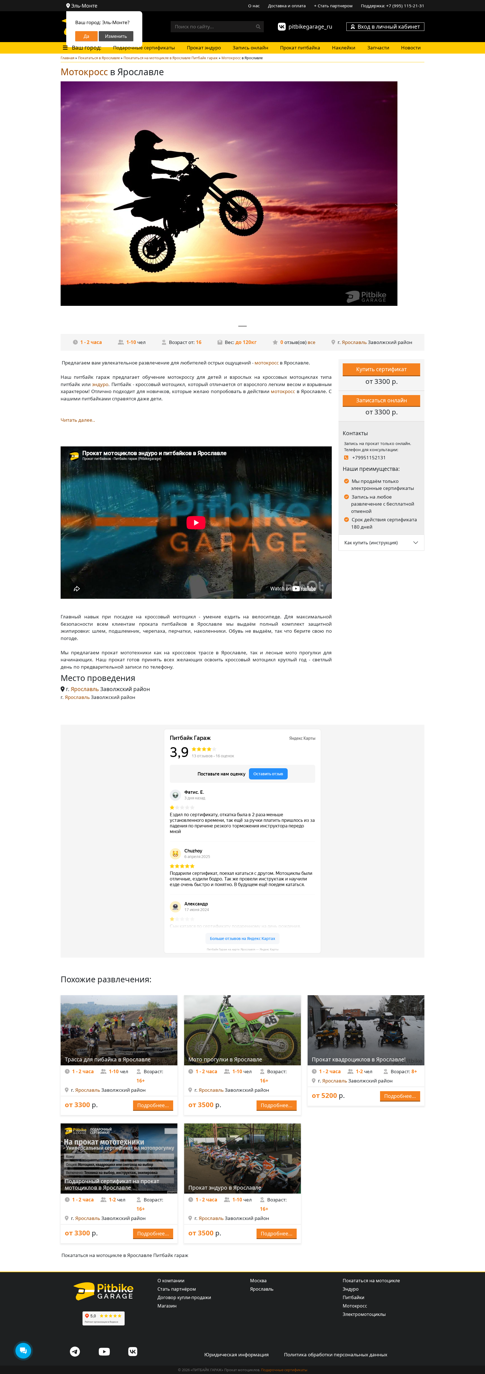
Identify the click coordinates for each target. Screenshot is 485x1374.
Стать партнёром (176, 1289)
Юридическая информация (236, 1354)
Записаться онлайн (381, 400)
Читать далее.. (78, 420)
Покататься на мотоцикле (371, 1280)
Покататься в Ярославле (99, 57)
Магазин (167, 1306)
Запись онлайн (250, 47)
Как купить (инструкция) (371, 543)
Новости (411, 47)
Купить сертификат (381, 369)
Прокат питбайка (300, 47)
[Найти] (258, 26)
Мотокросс (231, 57)
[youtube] (104, 1352)
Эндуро (351, 1289)
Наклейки (343, 47)
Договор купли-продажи (184, 1297)
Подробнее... (153, 1105)
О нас (254, 5)
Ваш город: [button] (85, 47)
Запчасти (378, 47)
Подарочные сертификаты (144, 47)
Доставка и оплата (287, 5)
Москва (258, 1280)
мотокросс (267, 362)
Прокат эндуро (204, 47)
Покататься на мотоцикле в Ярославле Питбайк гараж (170, 57)
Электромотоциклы (364, 1314)
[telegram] (75, 1352)
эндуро (100, 384)
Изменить (116, 36)
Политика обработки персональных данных (335, 1354)
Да (86, 36)
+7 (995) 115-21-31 (405, 5)
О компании (170, 1280)
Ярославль (354, 342)
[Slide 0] (242, 326)
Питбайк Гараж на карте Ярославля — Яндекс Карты (242, 949)
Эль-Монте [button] (84, 5)
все (311, 342)
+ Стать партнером (333, 5)
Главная (67, 57)
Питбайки (353, 1297)
